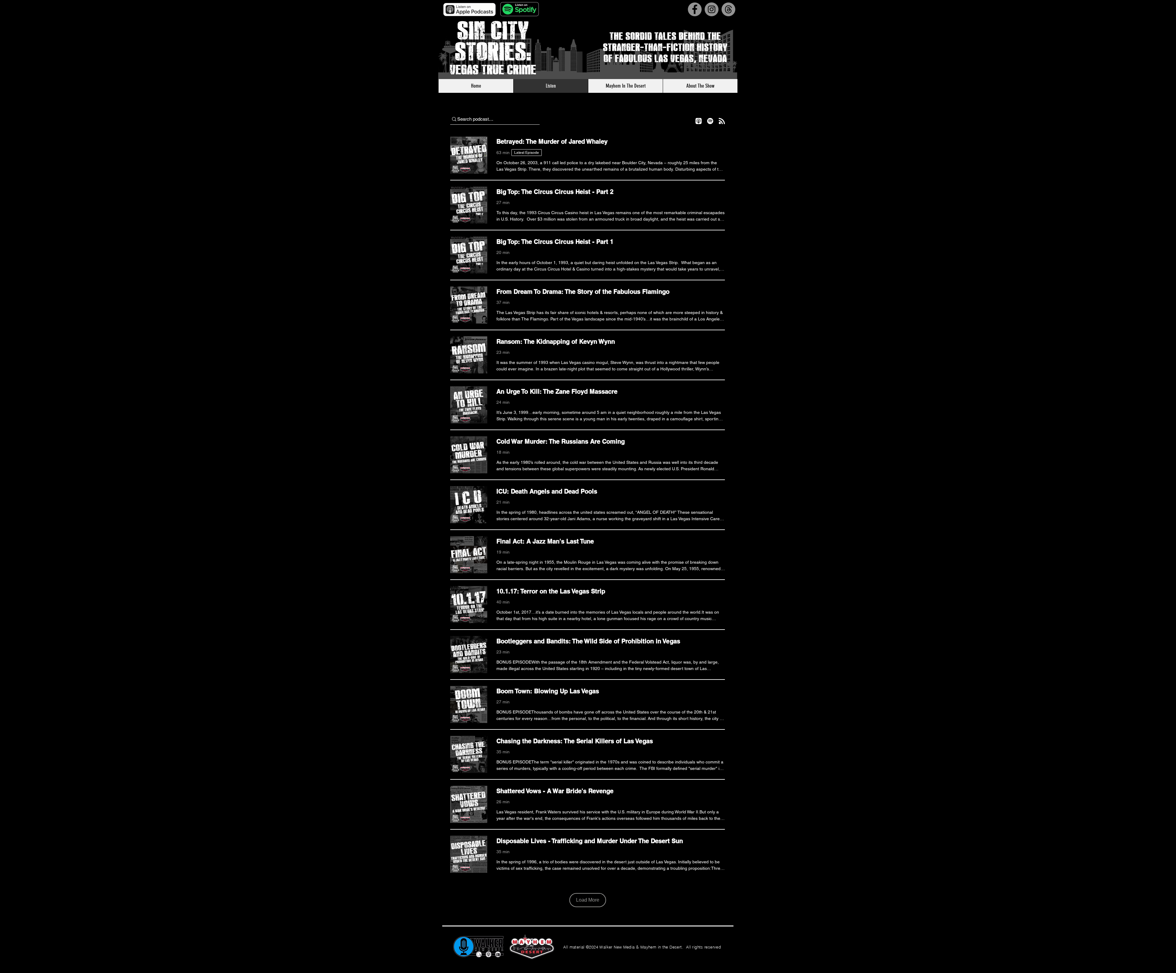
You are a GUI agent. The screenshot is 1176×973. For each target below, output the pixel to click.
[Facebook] (695, 9)
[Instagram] (711, 9)
